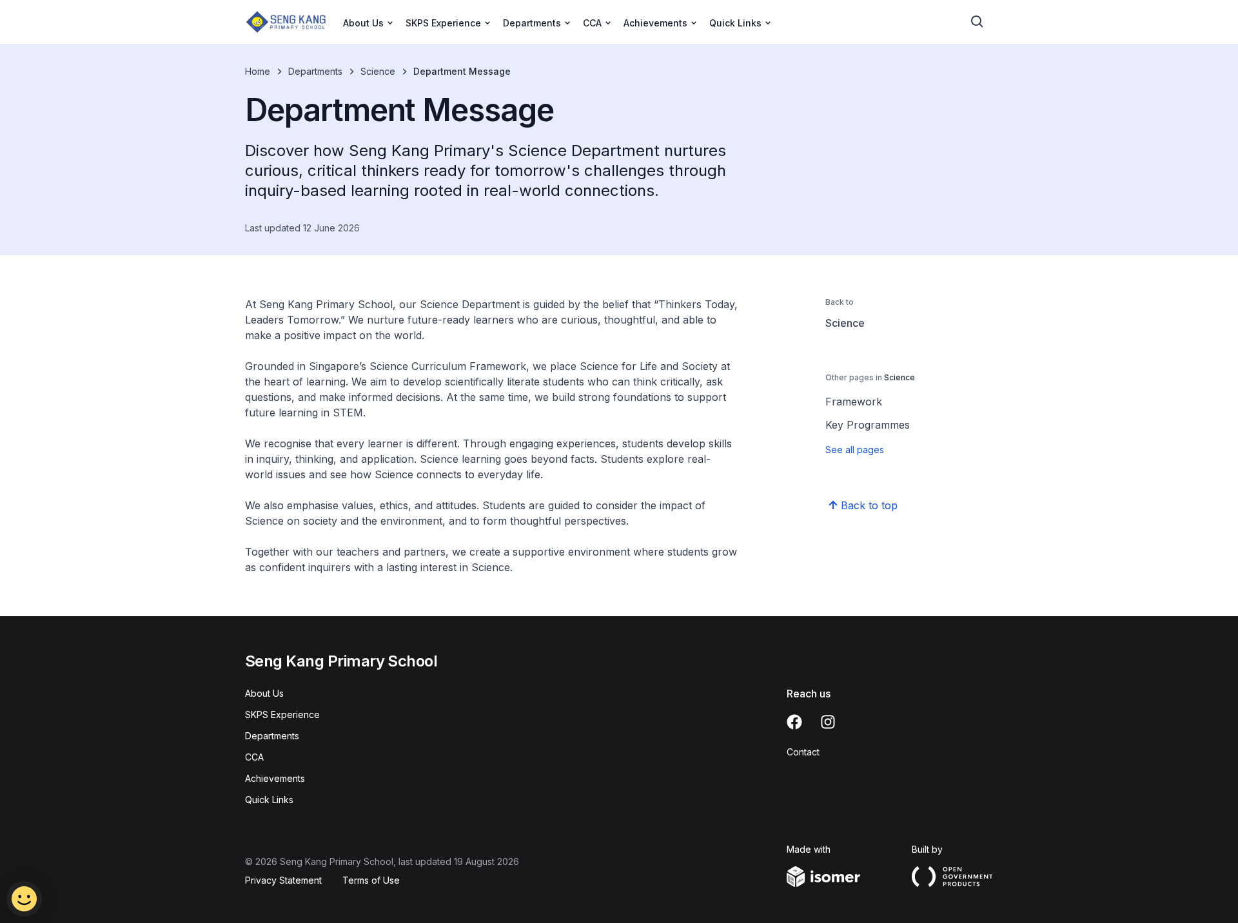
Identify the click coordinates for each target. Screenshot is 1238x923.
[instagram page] (828, 722)
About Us (264, 693)
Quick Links (269, 799)
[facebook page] (794, 722)
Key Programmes (867, 424)
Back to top (869, 505)
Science (377, 71)
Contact (803, 751)
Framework (853, 401)
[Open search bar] (977, 21)
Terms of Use (371, 880)
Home (257, 71)
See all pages (854, 449)
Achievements (275, 778)
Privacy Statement (283, 880)
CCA (254, 757)
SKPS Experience (282, 714)
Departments (315, 71)
